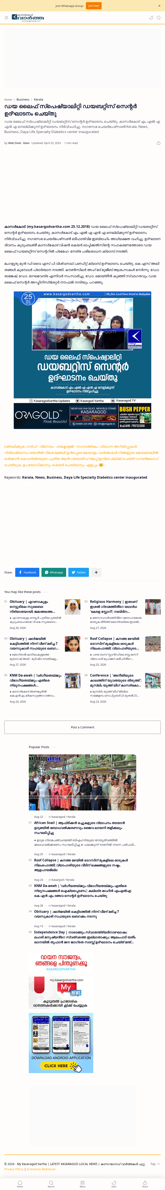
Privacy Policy (13, 1169)
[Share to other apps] (96, 572)
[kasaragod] (59, 817)
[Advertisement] (82, 59)
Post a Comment (82, 727)
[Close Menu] (159, 6)
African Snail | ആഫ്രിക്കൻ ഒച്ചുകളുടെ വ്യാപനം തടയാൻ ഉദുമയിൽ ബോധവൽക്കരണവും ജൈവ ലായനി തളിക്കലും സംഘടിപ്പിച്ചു (79, 828)
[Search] (158, 17)
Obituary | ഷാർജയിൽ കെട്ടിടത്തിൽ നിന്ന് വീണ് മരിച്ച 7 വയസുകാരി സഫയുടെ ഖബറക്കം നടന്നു (35, 643)
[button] (151, 17)
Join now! (94, 6)
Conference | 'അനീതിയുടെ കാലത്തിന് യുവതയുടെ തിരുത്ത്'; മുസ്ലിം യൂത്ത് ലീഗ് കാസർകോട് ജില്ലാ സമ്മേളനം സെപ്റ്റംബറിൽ (115, 680)
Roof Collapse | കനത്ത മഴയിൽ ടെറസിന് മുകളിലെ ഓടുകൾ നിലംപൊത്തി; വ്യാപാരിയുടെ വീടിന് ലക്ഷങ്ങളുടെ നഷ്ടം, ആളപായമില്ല (114, 643)
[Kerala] (71, 817)
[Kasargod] (59, 880)
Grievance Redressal (41, 1169)
